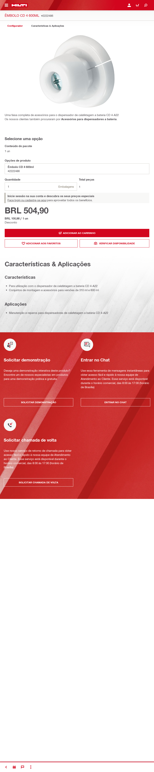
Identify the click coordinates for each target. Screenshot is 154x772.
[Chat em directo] (22, 767)
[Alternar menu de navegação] (6, 5)
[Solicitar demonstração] (14, 767)
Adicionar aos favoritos (43, 243)
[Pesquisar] (146, 5)
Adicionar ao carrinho (79, 233)
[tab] (15, 26)
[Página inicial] (19, 5)
